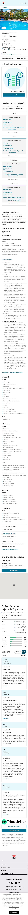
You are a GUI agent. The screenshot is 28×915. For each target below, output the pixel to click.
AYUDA (2, 861)
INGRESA (21, 3)
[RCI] (3, 3)
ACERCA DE (3, 864)
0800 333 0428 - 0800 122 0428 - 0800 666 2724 (14, 888)
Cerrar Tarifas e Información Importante (12, 372)
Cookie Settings (14, 908)
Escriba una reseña (14, 830)
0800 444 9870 (14, 891)
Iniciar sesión (14, 95)
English (23, 655)
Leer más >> (6, 686)
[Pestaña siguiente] (27, 58)
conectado (18, 651)
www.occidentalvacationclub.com (10, 549)
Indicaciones (14, 570)
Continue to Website (14, 912)
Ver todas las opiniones (14, 826)
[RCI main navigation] (25, 3)
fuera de (23, 652)
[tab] (8, 58)
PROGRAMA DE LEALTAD (7, 873)
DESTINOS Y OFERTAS (6, 867)
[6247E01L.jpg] (14, 19)
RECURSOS (3, 870)
